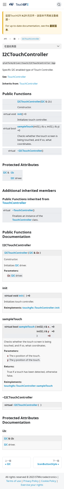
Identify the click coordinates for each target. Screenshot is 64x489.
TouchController (17, 76)
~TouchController (22, 210)
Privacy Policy (31, 481)
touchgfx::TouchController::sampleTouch (28, 385)
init (19, 114)
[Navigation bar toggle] (4, 4)
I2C (43, 101)
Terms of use (13, 481)
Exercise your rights (32, 484)
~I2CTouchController (29, 150)
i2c (12, 172)
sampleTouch (25, 126)
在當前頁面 (10, 46)
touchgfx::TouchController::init (41, 307)
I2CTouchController (28, 101)
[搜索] (59, 4)
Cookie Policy (48, 481)
